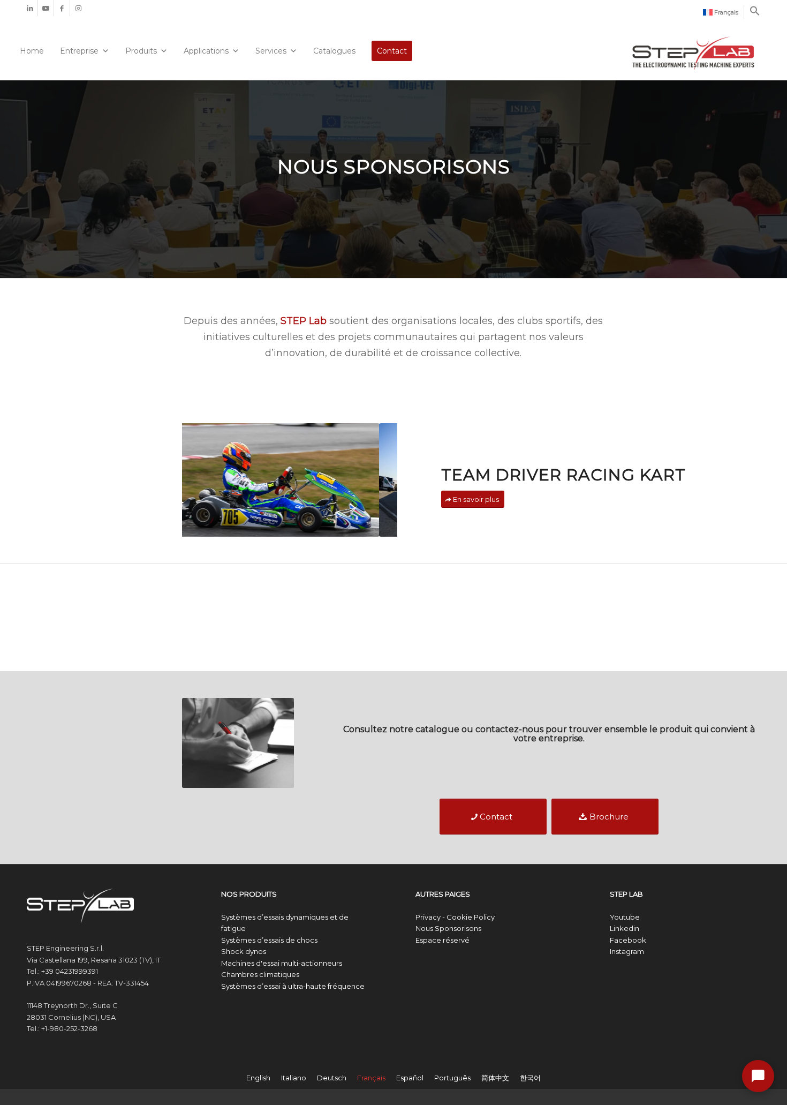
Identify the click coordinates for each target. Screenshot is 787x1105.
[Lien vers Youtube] (46, 8)
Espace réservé (442, 940)
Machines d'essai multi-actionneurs (281, 963)
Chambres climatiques (260, 974)
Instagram (627, 951)
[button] (755, 13)
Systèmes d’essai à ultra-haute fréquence (293, 986)
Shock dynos (243, 951)
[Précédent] (206, 480)
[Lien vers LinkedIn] (29, 8)
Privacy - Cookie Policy (455, 917)
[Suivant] (373, 480)
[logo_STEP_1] (693, 46)
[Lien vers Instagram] (78, 8)
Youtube (625, 917)
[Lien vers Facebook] (62, 8)
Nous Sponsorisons (448, 928)
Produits (141, 51)
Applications (206, 51)
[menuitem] (721, 12)
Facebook (628, 940)
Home (32, 51)
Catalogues (334, 51)
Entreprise (79, 51)
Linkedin (624, 928)
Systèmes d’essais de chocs (269, 940)
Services (270, 51)
